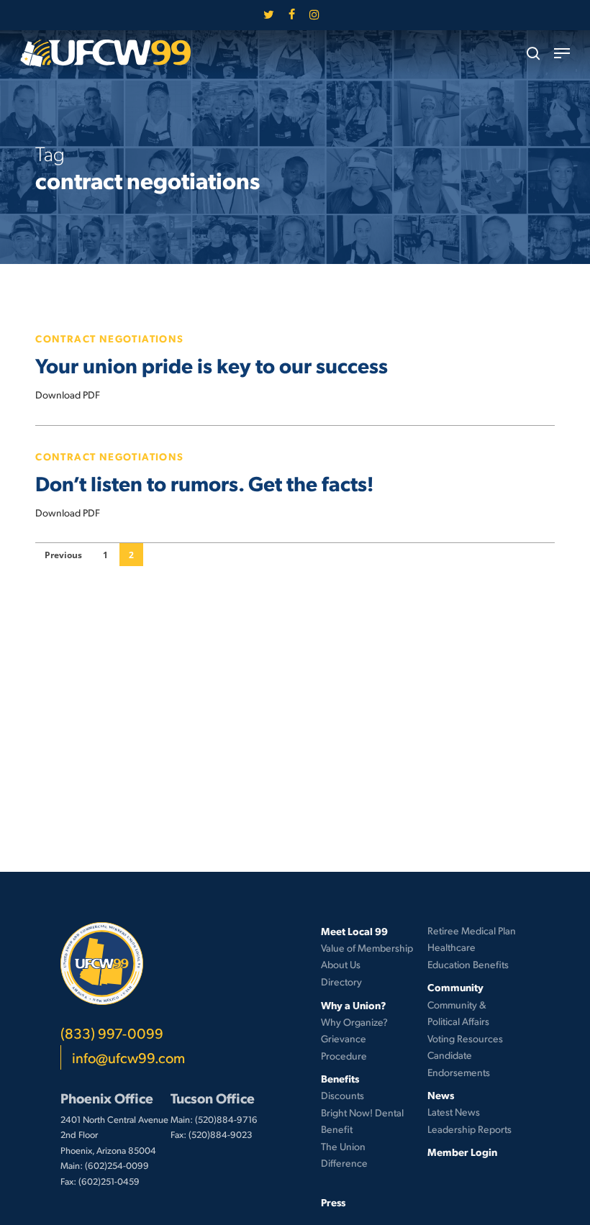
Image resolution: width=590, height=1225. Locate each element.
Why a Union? (353, 1004)
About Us (340, 964)
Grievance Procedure (344, 1047)
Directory (341, 981)
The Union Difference (344, 1155)
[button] (562, 53)
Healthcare (451, 947)
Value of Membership (367, 948)
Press (333, 1202)
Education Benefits (468, 964)
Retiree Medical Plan (471, 930)
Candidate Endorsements (458, 1063)
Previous (63, 555)
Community (455, 986)
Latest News (453, 1112)
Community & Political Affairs (458, 1013)
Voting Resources (465, 1038)
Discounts (342, 1095)
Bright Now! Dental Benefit (362, 1121)
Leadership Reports (469, 1129)
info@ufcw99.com (128, 1057)
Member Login (462, 1151)
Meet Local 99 (354, 930)
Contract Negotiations (109, 338)
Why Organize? (354, 1022)
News (440, 1094)
